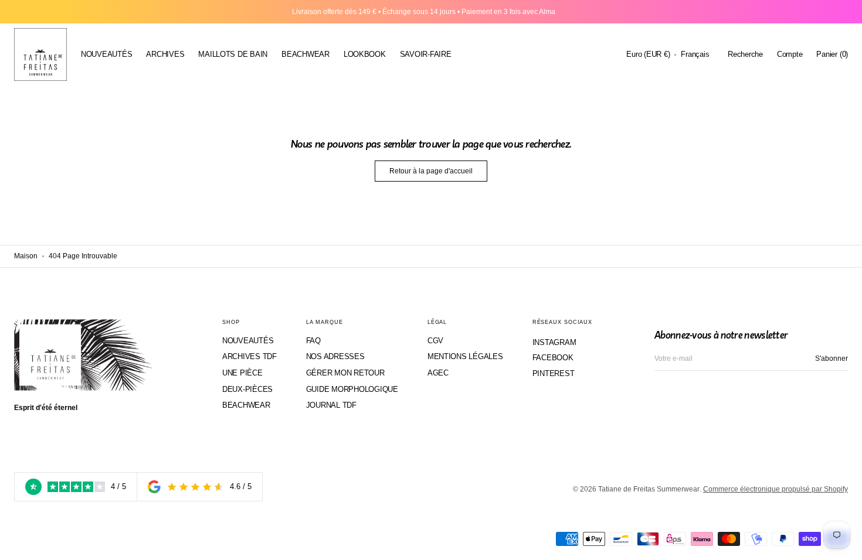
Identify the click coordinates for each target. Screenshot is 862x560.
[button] (648, 54)
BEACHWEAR (246, 405)
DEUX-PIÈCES (247, 389)
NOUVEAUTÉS (247, 340)
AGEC (438, 372)
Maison (26, 256)
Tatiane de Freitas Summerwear (649, 489)
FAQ (313, 340)
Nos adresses (335, 356)
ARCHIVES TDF (249, 356)
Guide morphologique (352, 389)
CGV (435, 340)
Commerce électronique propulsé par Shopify (775, 489)
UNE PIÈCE (242, 372)
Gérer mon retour (345, 372)
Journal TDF (331, 405)
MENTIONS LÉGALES (465, 356)
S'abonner (831, 358)
